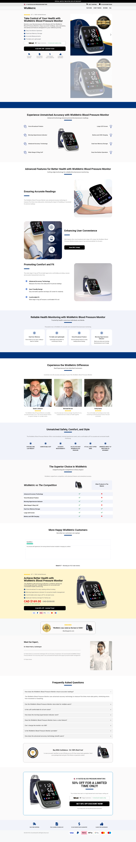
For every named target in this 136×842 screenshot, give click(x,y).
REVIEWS (105, 8)
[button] (25, 549)
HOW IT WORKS (97, 8)
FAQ (110, 8)
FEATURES (89, 8)
